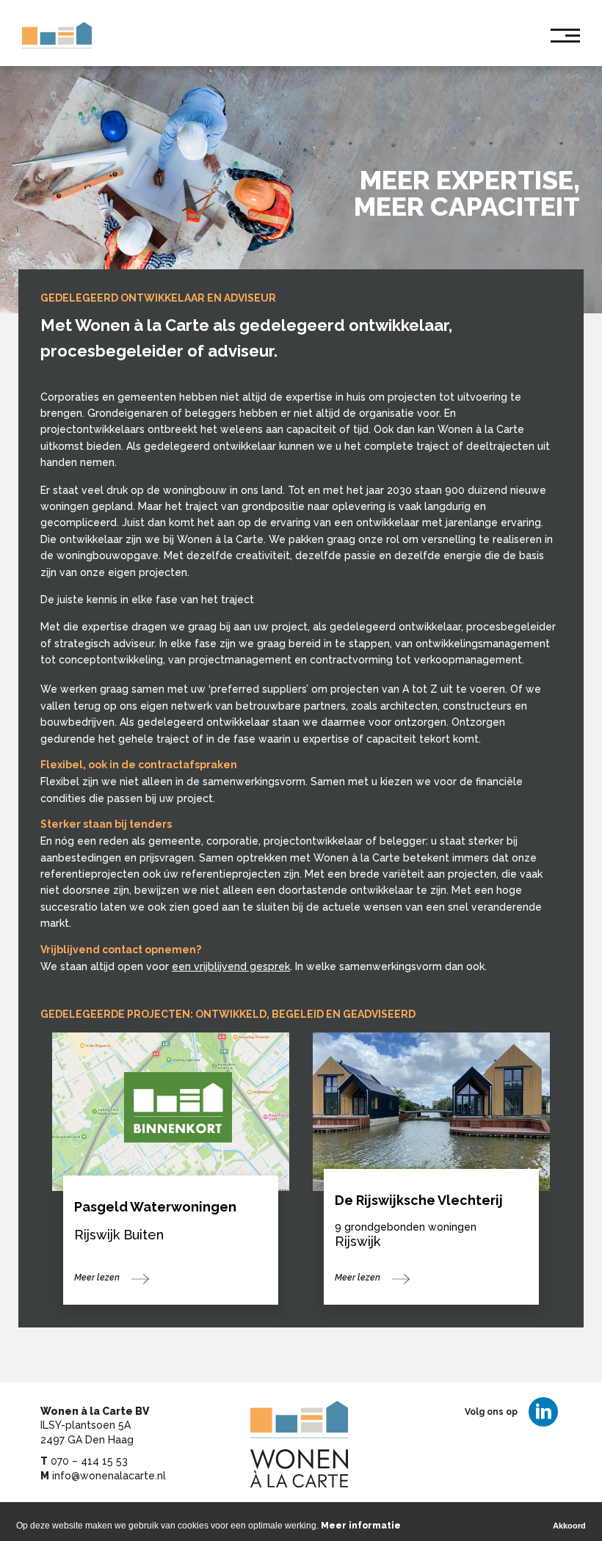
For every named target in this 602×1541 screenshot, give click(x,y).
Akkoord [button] (569, 1525)
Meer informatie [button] (361, 1525)
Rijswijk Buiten (119, 1234)
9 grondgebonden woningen (405, 1227)
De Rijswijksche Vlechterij (419, 1200)
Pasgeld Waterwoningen (155, 1206)
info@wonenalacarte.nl (109, 1476)
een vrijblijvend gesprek (231, 966)
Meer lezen (97, 1277)
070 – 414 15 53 (89, 1461)
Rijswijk (357, 1241)
